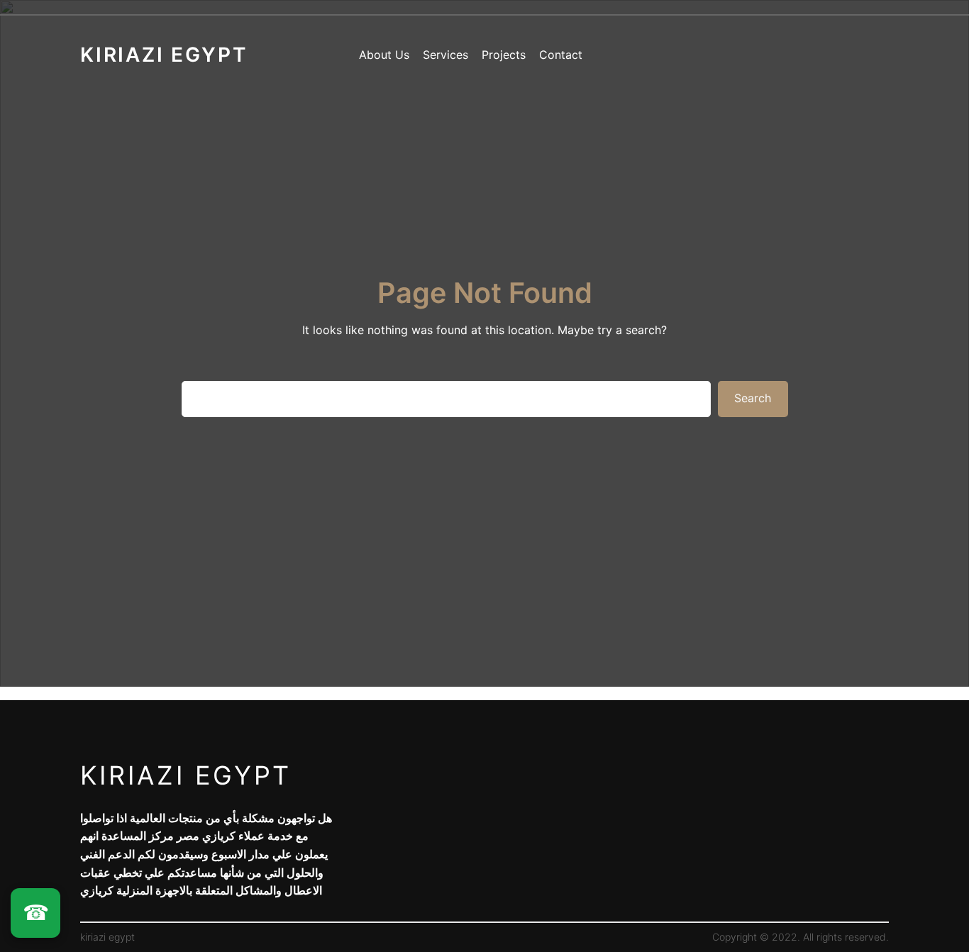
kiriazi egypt (186, 775)
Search (752, 398)
